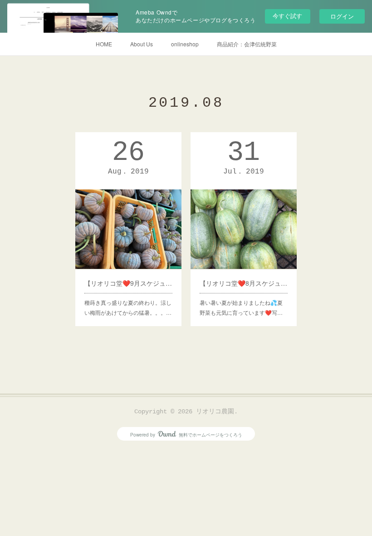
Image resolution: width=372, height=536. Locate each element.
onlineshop (185, 44)
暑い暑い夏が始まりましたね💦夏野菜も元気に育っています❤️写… (241, 307)
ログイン (342, 16)
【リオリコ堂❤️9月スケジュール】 (128, 283)
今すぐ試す (287, 15)
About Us (141, 44)
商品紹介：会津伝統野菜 (247, 44)
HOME (104, 44)
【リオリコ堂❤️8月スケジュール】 (244, 283)
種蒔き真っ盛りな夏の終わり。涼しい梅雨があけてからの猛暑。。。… (127, 307)
